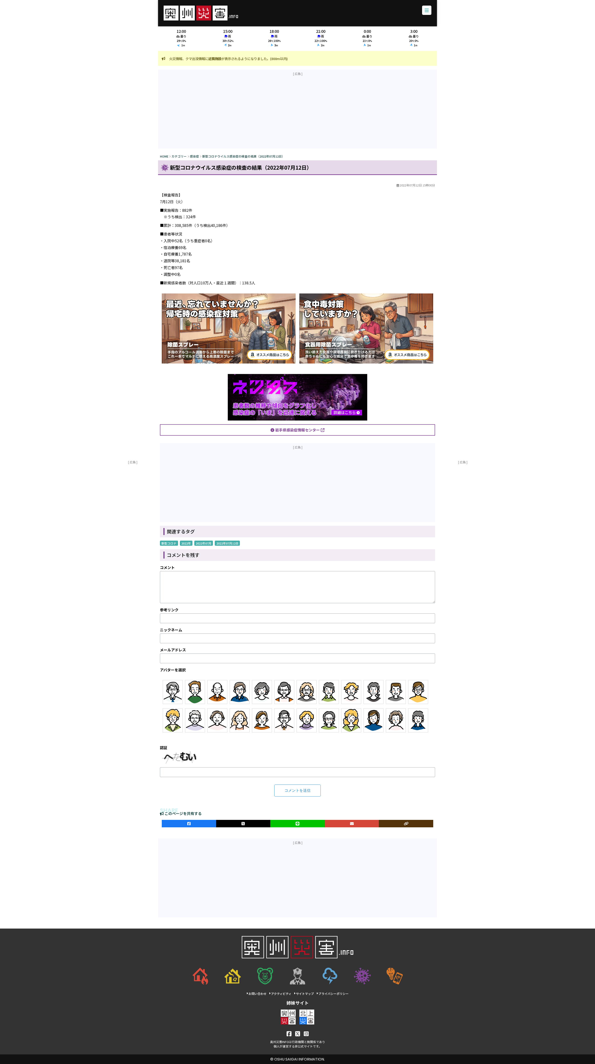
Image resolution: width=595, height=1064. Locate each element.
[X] (297, 1033)
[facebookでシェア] (189, 823)
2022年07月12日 (227, 543)
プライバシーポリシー (333, 993)
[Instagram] (306, 1033)
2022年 (186, 543)
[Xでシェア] (243, 823)
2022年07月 (204, 543)
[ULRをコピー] (406, 823)
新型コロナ (168, 543)
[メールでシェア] (352, 823)
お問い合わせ (257, 993)
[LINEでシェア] (297, 823)
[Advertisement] (297, 112)
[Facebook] (289, 1033)
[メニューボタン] (426, 10)
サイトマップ (305, 993)
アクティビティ (281, 993)
